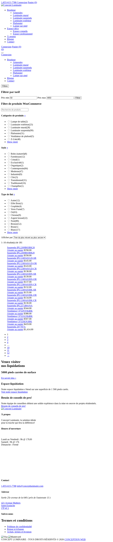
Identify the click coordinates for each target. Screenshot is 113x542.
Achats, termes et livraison (19, 532)
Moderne (17, 171)
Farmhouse (18, 156)
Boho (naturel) (19, 153)
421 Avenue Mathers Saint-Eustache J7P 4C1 (10, 505)
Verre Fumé (17, 209)
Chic (14, 177)
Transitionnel (19, 180)
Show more (12, 142)
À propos (11, 36)
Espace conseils (20, 31)
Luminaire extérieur (22, 20)
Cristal (15, 159)
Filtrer (77, 98)
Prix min (5, 97)
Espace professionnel (23, 34)
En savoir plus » (8, 378)
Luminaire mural (20, 15)
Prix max (42, 97)
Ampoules (18, 12)
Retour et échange (15, 529)
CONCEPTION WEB (75, 539)
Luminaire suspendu (22, 18)
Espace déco (13, 28)
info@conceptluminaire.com (30, 486)
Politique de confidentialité (19, 526)
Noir (15, 221)
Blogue (10, 39)
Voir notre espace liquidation (14, 392)
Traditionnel (18, 183)
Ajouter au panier (15, 250)
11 (8, 350)
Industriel (16, 174)
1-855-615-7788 (8, 486)
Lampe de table (19, 121)
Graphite (16, 206)
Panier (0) (32, 2)
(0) (2, 49)
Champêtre (17, 186)
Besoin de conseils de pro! (13, 406)
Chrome (16, 215)
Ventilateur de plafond (22, 136)
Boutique (11, 10)
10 (8, 347)
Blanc (15, 230)
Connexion (22, 2)
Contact (10, 42)
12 (8, 353)
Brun (14, 227)
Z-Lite (15, 139)
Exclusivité (17, 162)
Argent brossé (19, 218)
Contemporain (19, 168)
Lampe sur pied (20, 26)
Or (14, 212)
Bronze (16, 224)
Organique (17, 165)
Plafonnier (18, 23)
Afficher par (7, 237)
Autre (15, 200)
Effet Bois (17, 203)
